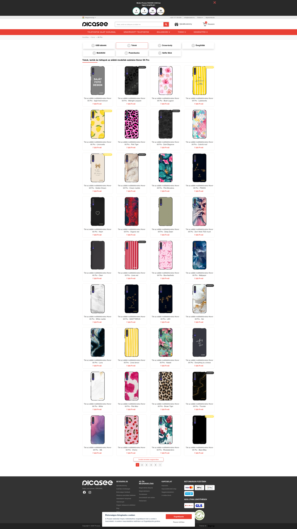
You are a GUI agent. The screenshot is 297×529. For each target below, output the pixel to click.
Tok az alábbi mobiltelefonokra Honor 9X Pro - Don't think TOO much (199, 230)
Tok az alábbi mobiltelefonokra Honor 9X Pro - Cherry (131, 448)
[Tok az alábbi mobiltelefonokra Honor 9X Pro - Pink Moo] (131, 386)
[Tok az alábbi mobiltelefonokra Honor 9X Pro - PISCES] (199, 168)
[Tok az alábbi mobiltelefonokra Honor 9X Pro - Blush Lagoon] (165, 81)
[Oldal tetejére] (3, 526)
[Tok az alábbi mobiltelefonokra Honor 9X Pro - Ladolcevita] (199, 81)
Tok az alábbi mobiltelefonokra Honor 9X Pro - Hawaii (165, 361)
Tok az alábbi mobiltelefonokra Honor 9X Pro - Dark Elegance (165, 143)
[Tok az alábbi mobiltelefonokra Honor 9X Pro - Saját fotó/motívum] (97, 81)
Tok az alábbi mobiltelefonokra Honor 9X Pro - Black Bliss (199, 448)
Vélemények (120, 502)
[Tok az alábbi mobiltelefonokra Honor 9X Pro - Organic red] (131, 211)
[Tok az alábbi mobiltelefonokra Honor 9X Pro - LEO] (165, 299)
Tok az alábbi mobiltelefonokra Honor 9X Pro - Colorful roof (199, 143)
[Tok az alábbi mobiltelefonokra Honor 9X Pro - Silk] (97, 430)
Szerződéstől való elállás (147, 497)
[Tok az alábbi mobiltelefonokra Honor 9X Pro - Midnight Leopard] (131, 81)
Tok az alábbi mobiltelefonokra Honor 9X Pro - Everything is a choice (199, 361)
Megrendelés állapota (146, 488)
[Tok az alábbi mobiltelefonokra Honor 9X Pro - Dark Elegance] (165, 124)
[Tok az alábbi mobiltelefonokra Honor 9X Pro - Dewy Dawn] (165, 211)
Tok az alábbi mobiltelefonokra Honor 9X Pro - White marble (97, 317)
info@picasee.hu (189, 17)
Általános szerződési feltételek (126, 495)
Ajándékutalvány (121, 485)
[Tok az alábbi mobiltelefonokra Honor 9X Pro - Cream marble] (131, 168)
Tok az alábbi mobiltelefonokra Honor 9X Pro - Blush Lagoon (165, 99)
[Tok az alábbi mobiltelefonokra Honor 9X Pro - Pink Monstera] (165, 168)
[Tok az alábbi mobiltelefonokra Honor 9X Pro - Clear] (97, 255)
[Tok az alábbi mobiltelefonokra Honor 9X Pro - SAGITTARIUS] (131, 299)
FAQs (118, 511)
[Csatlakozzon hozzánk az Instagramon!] (89, 492)
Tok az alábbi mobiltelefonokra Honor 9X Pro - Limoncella (97, 143)
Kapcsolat (165, 485)
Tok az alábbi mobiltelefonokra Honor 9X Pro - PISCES (199, 186)
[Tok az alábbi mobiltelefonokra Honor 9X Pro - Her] (199, 299)
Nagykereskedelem (168, 492)
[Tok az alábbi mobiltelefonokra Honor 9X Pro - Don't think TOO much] (199, 211)
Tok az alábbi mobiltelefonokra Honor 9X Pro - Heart (97, 230)
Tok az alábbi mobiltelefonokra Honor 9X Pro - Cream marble (131, 186)
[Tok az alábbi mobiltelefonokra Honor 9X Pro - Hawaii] (165, 342)
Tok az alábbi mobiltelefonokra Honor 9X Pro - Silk (97, 448)
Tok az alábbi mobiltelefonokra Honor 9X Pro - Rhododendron (165, 448)
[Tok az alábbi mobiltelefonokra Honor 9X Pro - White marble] (97, 299)
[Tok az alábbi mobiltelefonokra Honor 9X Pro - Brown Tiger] (165, 386)
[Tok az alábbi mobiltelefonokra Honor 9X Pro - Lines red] (131, 255)
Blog (117, 508)
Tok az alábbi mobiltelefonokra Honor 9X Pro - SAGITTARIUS (131, 317)
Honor (93, 37)
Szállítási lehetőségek (123, 489)
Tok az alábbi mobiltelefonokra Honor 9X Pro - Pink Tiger (131, 143)
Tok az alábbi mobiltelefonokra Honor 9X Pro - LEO (165, 317)
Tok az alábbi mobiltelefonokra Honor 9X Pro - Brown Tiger (165, 405)
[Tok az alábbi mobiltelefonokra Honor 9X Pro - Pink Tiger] (131, 124)
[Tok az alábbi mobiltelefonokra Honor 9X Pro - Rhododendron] (165, 430)
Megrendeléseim (144, 491)
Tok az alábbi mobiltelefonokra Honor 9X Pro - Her (199, 317)
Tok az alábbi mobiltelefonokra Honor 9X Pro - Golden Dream (97, 186)
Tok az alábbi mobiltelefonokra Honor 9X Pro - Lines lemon (131, 361)
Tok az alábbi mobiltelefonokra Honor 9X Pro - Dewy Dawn (165, 230)
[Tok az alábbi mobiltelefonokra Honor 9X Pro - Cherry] (131, 430)
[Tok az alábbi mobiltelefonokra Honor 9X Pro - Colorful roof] (199, 124)
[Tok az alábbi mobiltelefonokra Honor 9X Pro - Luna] (97, 342)
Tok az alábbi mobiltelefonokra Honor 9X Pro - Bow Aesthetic (165, 274)
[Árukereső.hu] (199, 515)
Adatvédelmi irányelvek (123, 498)
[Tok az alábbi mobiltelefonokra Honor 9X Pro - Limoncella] (97, 124)
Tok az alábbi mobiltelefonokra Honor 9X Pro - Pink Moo (131, 405)
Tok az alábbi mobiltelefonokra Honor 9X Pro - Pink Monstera (165, 186)
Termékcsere (143, 494)
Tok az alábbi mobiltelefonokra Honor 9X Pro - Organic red (131, 230)
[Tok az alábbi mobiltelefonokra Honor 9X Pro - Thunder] (199, 386)
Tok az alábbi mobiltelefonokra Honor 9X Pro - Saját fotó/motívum (97, 99)
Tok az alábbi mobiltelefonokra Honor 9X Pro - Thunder (199, 405)
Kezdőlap (85, 37)
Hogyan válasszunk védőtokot (125, 505)
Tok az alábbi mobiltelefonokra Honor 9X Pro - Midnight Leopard (131, 99)
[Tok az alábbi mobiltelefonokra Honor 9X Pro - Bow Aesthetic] (165, 255)
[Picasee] (95, 24)
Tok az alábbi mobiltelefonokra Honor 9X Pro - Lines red (131, 274)
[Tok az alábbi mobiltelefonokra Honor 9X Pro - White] (97, 386)
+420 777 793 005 (175, 17)
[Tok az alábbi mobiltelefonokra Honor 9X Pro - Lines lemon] (131, 342)
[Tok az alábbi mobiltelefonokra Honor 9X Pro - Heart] (97, 211)
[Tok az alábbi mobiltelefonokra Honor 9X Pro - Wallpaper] (199, 255)
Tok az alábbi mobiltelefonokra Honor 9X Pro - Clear (97, 274)
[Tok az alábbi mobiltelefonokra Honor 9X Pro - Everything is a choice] (199, 342)
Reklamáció (143, 501)
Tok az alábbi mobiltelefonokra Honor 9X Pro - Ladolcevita (199, 99)
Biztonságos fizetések (123, 492)
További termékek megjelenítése (148, 459)
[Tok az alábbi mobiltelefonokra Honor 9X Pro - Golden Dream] (97, 168)
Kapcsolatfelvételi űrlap (169, 489)
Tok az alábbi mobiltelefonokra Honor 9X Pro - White (97, 405)
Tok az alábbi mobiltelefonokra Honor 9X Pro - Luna (97, 361)
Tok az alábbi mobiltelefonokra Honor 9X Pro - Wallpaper (199, 274)
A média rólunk (166, 495)
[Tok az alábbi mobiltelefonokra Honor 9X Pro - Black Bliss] (199, 430)
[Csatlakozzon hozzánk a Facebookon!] (84, 492)
